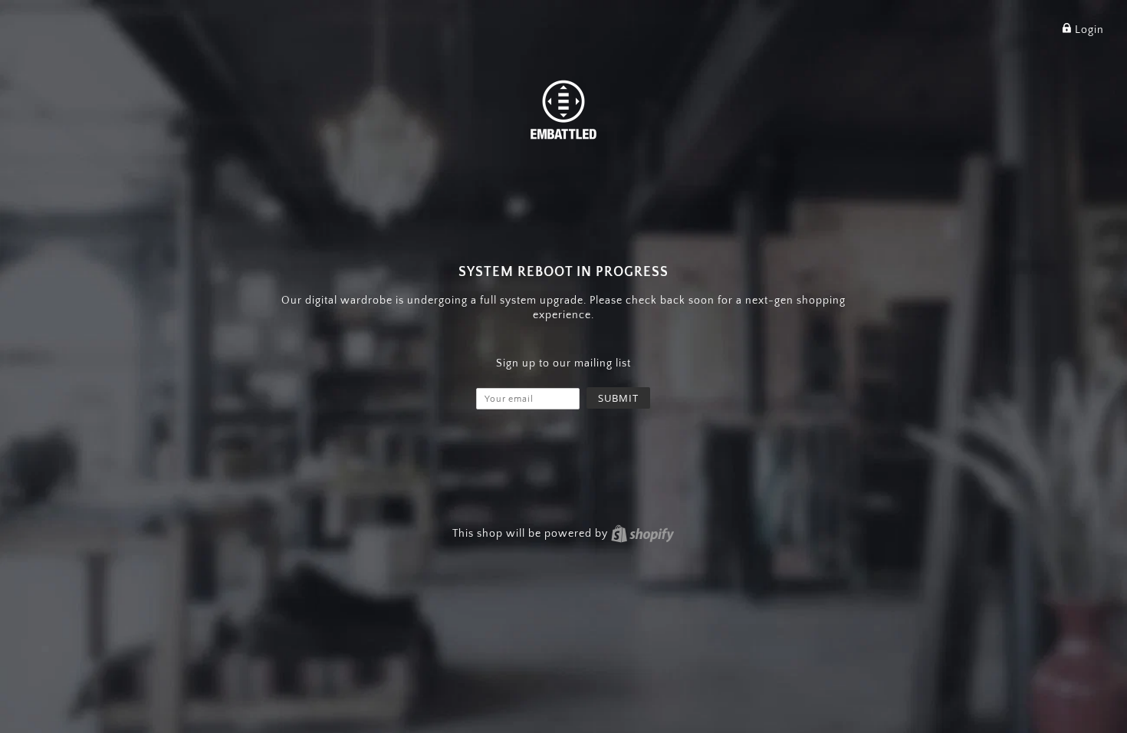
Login (1088, 30)
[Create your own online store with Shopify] (642, 534)
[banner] (563, 108)
